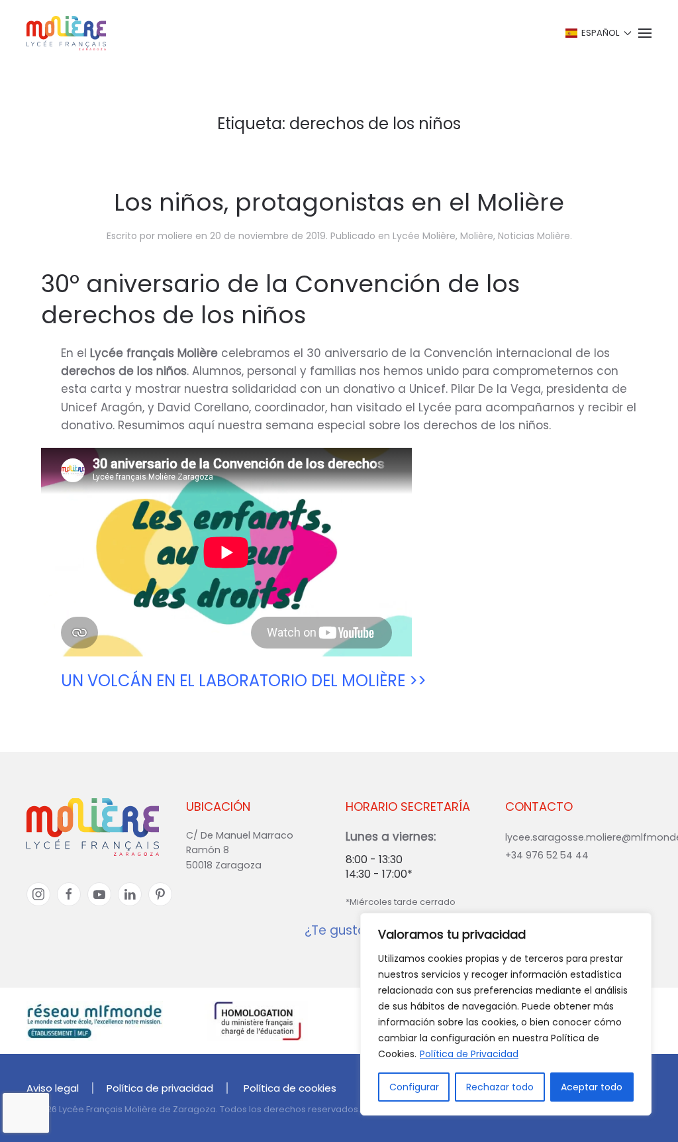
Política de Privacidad (469, 1054)
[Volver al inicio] (66, 33)
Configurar (414, 1087)
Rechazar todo (500, 1087)
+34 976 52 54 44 (547, 855)
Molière (476, 235)
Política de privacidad (160, 1088)
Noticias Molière (534, 235)
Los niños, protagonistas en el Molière (339, 202)
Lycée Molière (424, 235)
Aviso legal (52, 1088)
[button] (597, 33)
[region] (506, 1014)
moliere (175, 235)
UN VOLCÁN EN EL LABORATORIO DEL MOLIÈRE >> (243, 681)
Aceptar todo (591, 1087)
